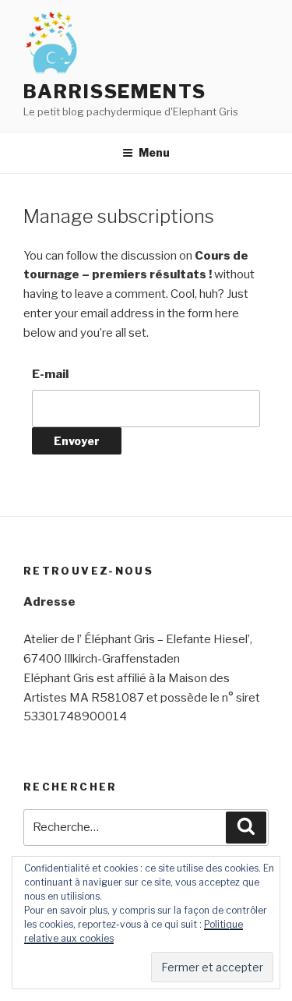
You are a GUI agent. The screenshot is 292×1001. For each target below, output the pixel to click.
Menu (154, 152)
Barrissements (114, 91)
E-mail (50, 374)
